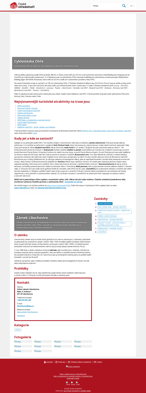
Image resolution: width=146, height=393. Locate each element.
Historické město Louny (26, 115)
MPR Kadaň (22, 125)
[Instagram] (73, 383)
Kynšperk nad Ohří (123, 131)
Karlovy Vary (87, 131)
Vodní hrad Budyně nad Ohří (28, 110)
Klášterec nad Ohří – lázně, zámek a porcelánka (36, 127)
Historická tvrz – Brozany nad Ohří (110, 219)
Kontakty (50, 362)
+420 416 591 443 (24, 300)
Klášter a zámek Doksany (107, 216)
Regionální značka (73, 378)
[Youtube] (78, 383)
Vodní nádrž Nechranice (27, 122)
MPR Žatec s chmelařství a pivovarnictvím (33, 120)
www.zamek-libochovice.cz (27, 312)
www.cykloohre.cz (22, 188)
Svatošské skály (99, 131)
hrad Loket (110, 131)
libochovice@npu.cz (25, 306)
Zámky (17, 330)
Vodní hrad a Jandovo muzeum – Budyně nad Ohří (114, 211)
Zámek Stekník (23, 118)
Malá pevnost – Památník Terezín (110, 228)
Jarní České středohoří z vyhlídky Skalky (77, 391)
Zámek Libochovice (25, 113)
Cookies (99, 362)
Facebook (21, 315)
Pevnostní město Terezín (27, 108)
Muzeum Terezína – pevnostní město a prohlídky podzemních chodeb (111, 224)
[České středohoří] (22, 5)
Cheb (35, 133)
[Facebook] (68, 383)
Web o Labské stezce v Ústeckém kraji (73, 374)
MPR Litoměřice (23, 106)
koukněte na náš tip (73, 182)
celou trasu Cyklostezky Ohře (58, 185)
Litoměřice (102, 232)
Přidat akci (61, 362)
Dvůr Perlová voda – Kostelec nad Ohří (111, 207)
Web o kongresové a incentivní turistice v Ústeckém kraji (73, 376)
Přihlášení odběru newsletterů (81, 362)
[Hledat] (124, 5)
